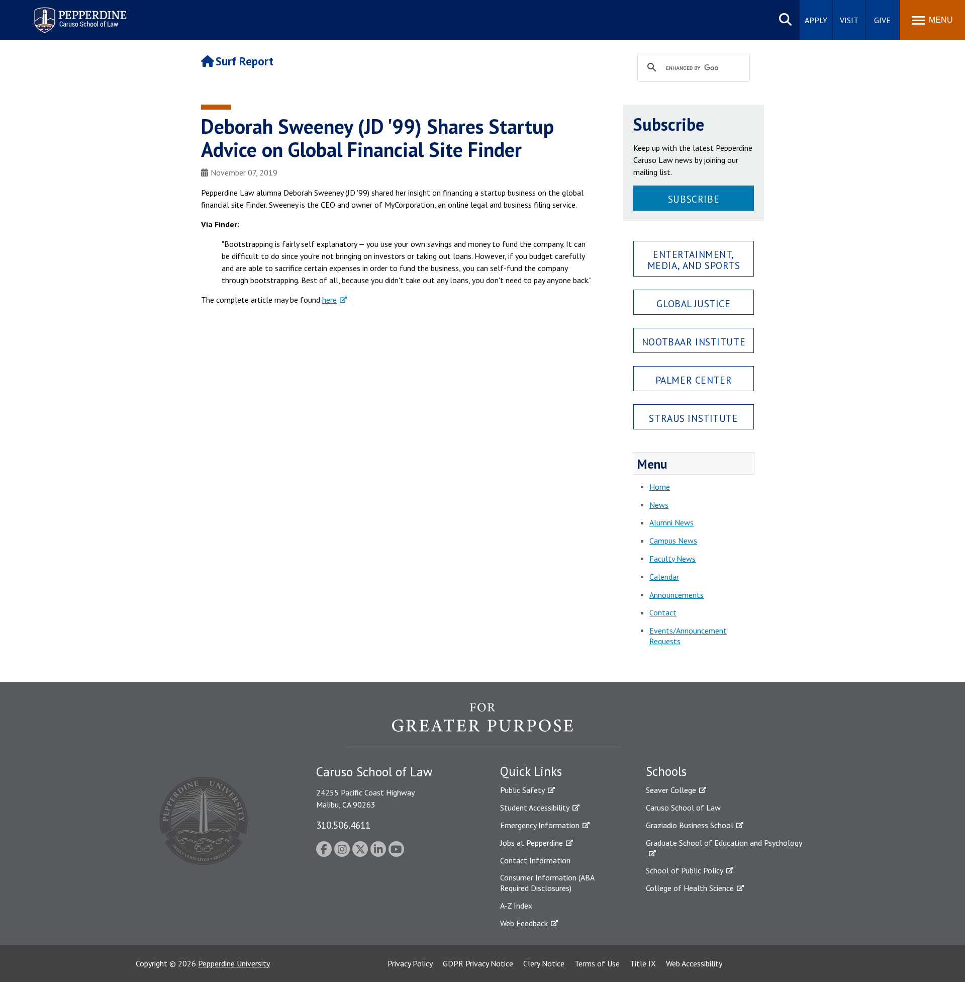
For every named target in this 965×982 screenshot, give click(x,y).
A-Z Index (516, 906)
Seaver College (671, 790)
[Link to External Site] (482, 724)
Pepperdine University (234, 963)
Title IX (643, 963)
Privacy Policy (410, 963)
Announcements (676, 595)
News (658, 505)
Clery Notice (543, 963)
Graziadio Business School (689, 825)
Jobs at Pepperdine (531, 843)
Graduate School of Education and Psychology (724, 843)
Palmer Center (693, 380)
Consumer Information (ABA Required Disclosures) (547, 882)
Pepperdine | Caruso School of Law (79, 14)
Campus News (673, 540)
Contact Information (535, 860)
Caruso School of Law (683, 807)
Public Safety (522, 790)
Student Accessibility (534, 807)
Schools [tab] (666, 771)
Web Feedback (524, 923)
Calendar (664, 577)
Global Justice (693, 303)
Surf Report (244, 61)
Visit (849, 20)
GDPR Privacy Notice (478, 963)
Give (882, 20)
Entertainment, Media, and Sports (693, 259)
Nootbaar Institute (693, 341)
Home (659, 487)
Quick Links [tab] (531, 771)
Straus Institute (693, 418)
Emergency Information (540, 825)
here (329, 300)
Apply (816, 20)
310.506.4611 (343, 825)
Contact (663, 612)
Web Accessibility (694, 963)
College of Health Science (690, 888)
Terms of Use (597, 963)
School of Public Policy (684, 870)
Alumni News (671, 522)
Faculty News (672, 559)
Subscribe (693, 199)
